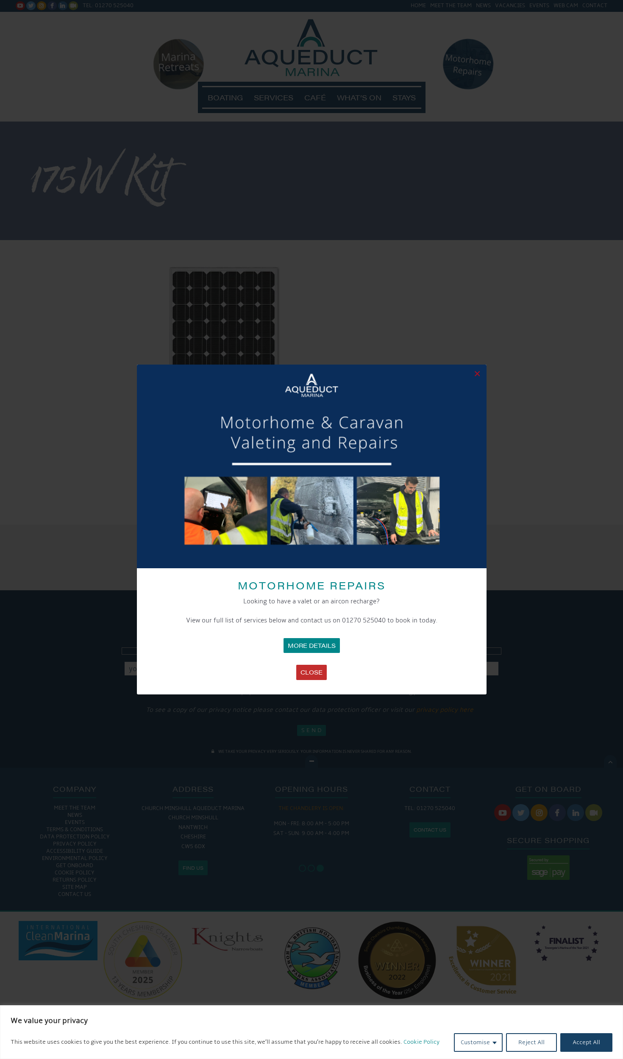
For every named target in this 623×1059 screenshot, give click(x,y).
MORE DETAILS (312, 645)
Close (311, 672)
